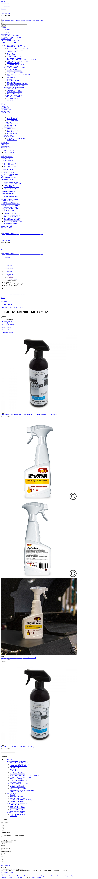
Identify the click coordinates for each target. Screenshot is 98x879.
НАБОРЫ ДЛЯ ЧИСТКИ (17, 798)
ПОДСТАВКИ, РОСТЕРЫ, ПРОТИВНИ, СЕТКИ (24, 775)
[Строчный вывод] (2, 334)
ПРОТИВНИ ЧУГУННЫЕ (17, 774)
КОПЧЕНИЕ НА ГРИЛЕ (17, 791)
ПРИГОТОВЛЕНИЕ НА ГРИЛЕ (16, 761)
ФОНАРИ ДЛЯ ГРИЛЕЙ (17, 772)
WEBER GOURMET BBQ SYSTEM (20, 764)
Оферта (3, 874)
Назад (9, 276)
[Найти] (4, 26)
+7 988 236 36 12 (5, 13)
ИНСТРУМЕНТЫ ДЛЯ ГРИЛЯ (19, 762)
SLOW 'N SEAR (14, 767)
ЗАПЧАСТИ (13, 816)
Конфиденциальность (7, 872)
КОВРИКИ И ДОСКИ (16, 806)
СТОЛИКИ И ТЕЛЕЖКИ (17, 814)
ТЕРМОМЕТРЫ (14, 771)
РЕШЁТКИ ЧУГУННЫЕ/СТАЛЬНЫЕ (21, 777)
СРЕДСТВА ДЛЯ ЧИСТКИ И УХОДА (21, 800)
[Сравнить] (1, 423)
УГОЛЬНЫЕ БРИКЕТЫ (17, 785)
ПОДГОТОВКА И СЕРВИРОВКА (17, 803)
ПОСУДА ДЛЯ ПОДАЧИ (17, 809)
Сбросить (9, 842)
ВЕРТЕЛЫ (13, 769)
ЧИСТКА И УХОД (12, 793)
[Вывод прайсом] (3, 334)
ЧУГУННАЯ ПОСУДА (16, 779)
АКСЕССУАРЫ (8, 759)
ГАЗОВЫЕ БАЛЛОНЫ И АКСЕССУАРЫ (22, 790)
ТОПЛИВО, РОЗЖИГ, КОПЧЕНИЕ (17, 783)
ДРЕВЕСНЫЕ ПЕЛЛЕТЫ (17, 787)
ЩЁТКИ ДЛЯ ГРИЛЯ (16, 796)
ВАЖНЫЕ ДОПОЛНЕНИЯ (15, 812)
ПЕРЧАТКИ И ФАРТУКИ (17, 808)
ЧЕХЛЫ (12, 795)
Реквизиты (7, 6)
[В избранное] (1, 421)
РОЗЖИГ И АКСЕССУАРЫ (18, 788)
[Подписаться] (2, 856)
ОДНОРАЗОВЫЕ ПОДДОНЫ (18, 801)
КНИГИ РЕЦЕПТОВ (16, 804)
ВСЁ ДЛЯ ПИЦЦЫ (15, 782)
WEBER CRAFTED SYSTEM (18, 766)
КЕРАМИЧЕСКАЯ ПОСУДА (18, 780)
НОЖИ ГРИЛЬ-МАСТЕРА (17, 811)
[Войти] (1, 245)
